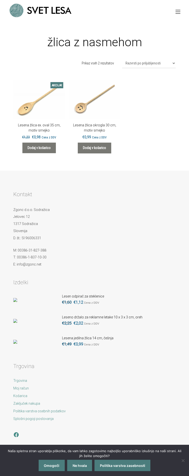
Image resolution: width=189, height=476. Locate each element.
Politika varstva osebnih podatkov (39, 411)
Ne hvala (80, 465)
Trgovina (20, 381)
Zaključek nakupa (26, 403)
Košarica (20, 396)
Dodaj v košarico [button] (39, 148)
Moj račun (21, 388)
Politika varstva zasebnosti (122, 465)
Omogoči (51, 465)
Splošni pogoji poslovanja (33, 419)
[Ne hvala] (182, 460)
